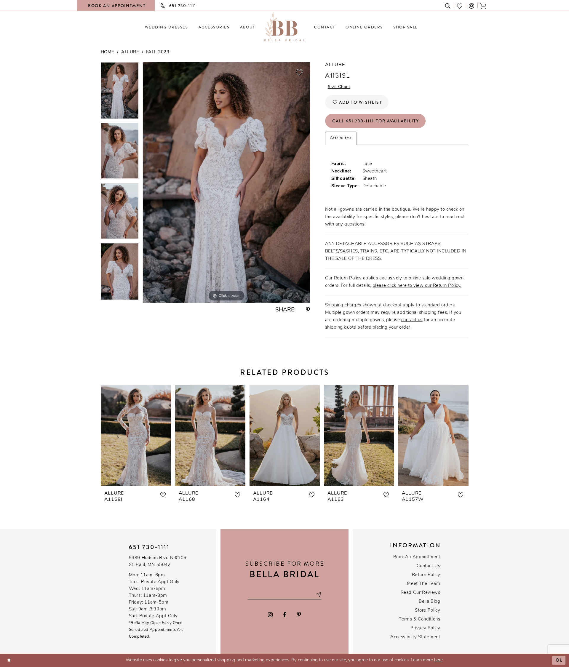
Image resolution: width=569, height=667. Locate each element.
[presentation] (136, 435)
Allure (130, 52)
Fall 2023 (158, 52)
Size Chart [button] (339, 87)
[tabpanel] (119, 92)
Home (107, 52)
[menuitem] (166, 27)
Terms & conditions (419, 619)
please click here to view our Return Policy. (417, 286)
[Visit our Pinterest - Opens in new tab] (299, 614)
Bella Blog (429, 601)
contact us (412, 320)
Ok (559, 660)
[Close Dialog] (9, 660)
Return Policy (426, 575)
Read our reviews (420, 593)
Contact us (428, 566)
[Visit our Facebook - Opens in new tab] (285, 614)
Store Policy (427, 610)
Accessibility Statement (415, 637)
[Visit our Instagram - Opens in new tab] (270, 614)
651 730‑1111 (149, 547)
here (438, 660)
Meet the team (423, 584)
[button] (472, 5)
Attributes (341, 138)
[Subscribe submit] (319, 594)
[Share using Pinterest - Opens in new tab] (308, 310)
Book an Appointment (416, 557)
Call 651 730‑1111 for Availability (375, 121)
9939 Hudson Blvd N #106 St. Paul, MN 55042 (157, 561)
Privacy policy (425, 628)
